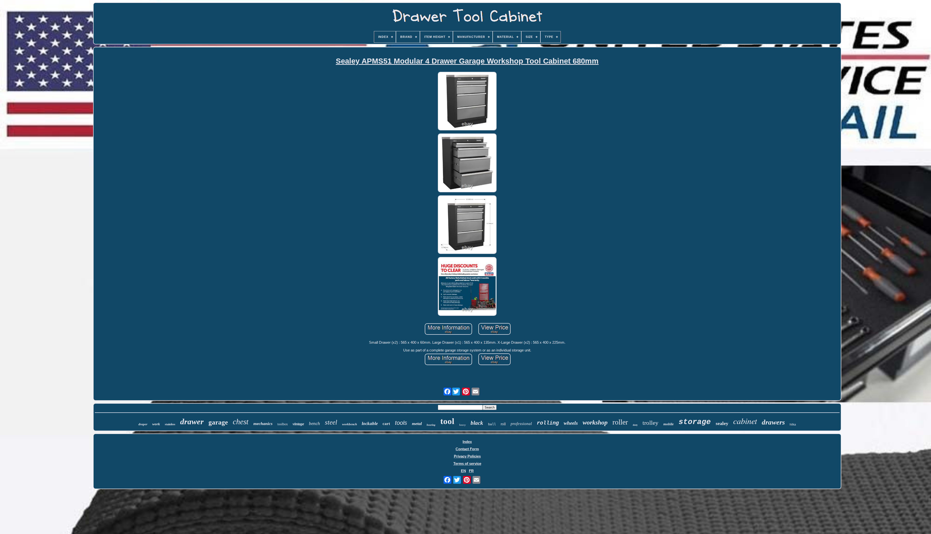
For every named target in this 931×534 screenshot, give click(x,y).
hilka (793, 424)
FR (471, 471)
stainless (170, 424)
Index (467, 442)
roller (620, 422)
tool (447, 421)
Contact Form (467, 449)
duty (635, 425)
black (477, 423)
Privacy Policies (467, 456)
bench (314, 423)
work (156, 424)
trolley (650, 422)
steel (331, 422)
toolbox (282, 424)
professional (521, 423)
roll (503, 424)
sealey (722, 423)
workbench (349, 424)
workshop (595, 422)
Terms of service (467, 463)
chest (241, 421)
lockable (370, 423)
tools (401, 422)
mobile (668, 424)
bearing (431, 424)
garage (218, 422)
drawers (773, 422)
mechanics (263, 423)
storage (695, 422)
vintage (298, 424)
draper (142, 424)
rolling (548, 423)
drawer (192, 421)
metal (417, 423)
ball (492, 424)
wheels (571, 423)
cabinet (745, 420)
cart (386, 423)
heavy (462, 424)
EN (463, 471)
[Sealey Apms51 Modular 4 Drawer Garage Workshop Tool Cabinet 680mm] (467, 102)
